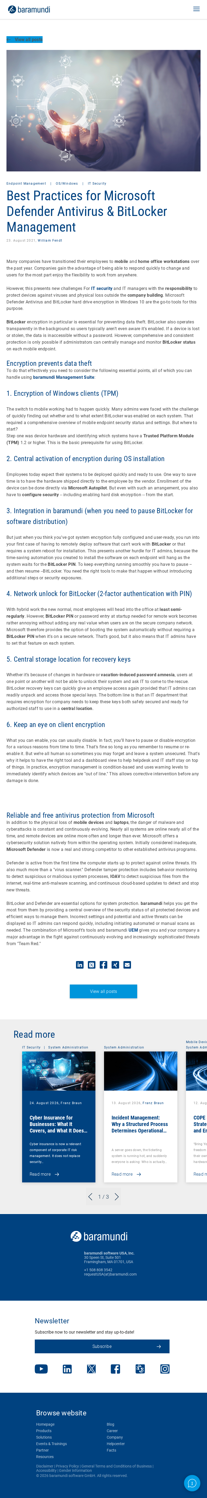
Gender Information (75, 1470)
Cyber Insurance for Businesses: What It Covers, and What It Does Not (57, 1127)
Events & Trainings (51, 1444)
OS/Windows (67, 183)
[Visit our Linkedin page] (67, 1370)
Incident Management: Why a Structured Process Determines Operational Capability (140, 1127)
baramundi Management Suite (63, 377)
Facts (111, 1450)
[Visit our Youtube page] (41, 1369)
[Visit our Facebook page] (115, 1369)
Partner (42, 1450)
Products (43, 1431)
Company (115, 1437)
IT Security (97, 183)
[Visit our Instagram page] (165, 1369)
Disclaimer (44, 1466)
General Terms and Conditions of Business (116, 1466)
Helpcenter (116, 1444)
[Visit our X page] (91, 1369)
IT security (101, 288)
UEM (133, 930)
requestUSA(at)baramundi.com (110, 1274)
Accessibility (46, 1470)
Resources (45, 1457)
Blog (110, 1424)
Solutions (44, 1437)
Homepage (45, 1424)
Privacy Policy (67, 1466)
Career (112, 1431)
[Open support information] (192, 1483)
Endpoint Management (26, 183)
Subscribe (102, 1346)
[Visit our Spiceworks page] (140, 1369)
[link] (36, 9)
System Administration (68, 1047)
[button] (196, 9)
